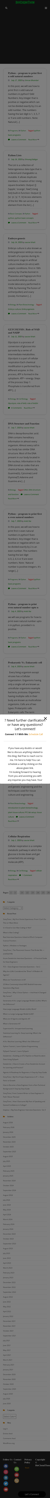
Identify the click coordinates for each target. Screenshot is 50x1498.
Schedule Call (36, 734)
